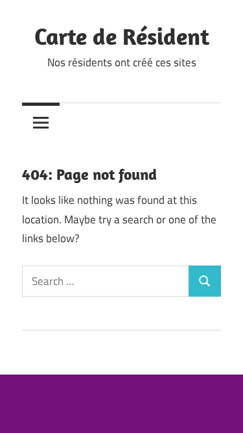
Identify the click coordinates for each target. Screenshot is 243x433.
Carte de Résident (121, 36)
